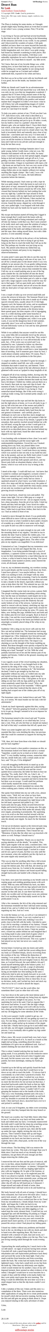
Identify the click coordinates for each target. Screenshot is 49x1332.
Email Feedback (7, 11)
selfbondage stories (24, 1329)
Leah (7, 8)
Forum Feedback (20, 11)
